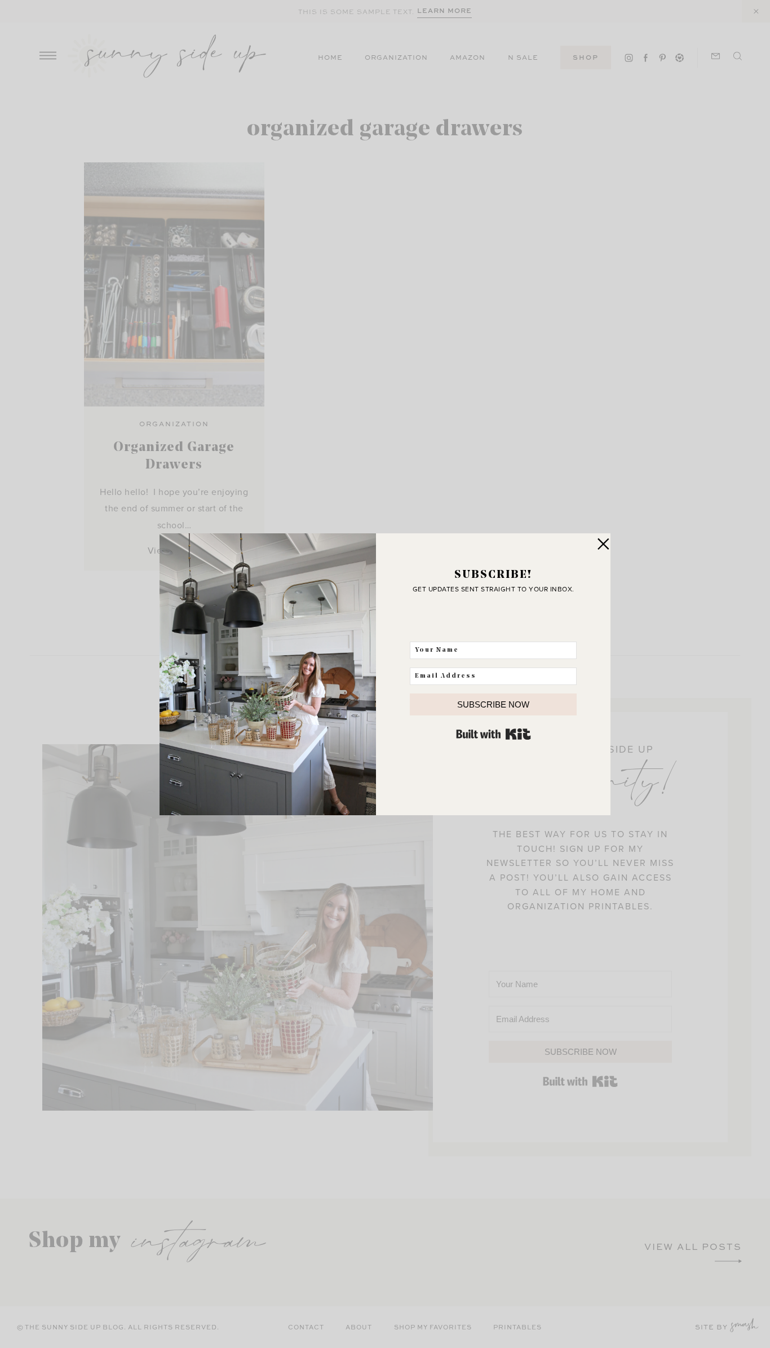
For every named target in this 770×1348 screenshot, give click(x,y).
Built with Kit (493, 734)
